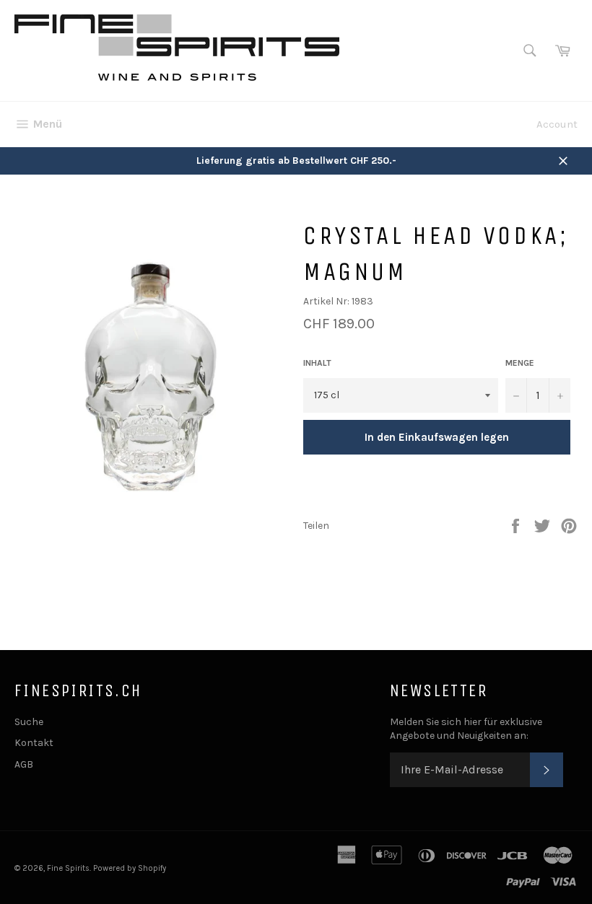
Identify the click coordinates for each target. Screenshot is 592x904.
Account (557, 124)
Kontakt (33, 743)
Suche (28, 722)
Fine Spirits (68, 868)
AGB (23, 764)
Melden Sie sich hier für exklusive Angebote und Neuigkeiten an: (466, 729)
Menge (519, 363)
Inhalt (317, 363)
